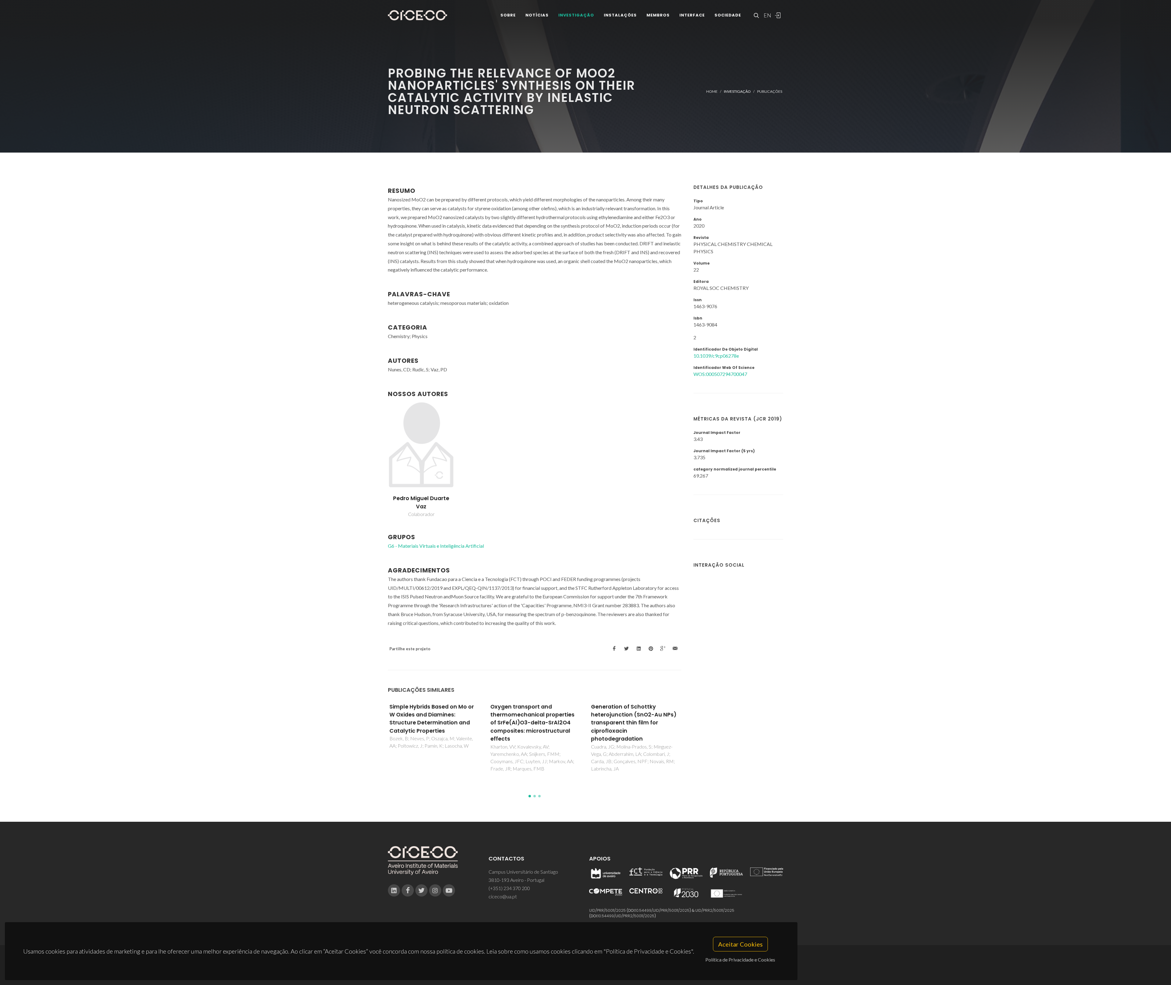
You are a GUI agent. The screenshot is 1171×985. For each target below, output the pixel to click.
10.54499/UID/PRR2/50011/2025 (626, 915)
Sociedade (727, 15)
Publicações (769, 91)
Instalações (620, 15)
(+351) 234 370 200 (509, 888)
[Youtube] (449, 890)
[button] (529, 796)
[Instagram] (435, 890)
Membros (658, 15)
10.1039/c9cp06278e (716, 356)
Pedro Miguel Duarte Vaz (421, 502)
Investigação (576, 15)
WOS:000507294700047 (720, 374)
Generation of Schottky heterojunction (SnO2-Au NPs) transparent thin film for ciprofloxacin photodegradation (533, 723)
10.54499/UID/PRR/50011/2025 (662, 910)
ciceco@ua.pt (503, 896)
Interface (692, 15)
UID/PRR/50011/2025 (607, 910)
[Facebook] (408, 890)
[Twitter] (421, 890)
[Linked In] (394, 890)
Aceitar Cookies (740, 944)
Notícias (537, 15)
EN (767, 15)
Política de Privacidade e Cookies (740, 959)
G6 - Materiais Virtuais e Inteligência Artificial (436, 546)
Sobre (508, 15)
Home (712, 91)
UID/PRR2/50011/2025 (714, 910)
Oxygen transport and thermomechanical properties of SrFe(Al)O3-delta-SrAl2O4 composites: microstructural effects (432, 723)
